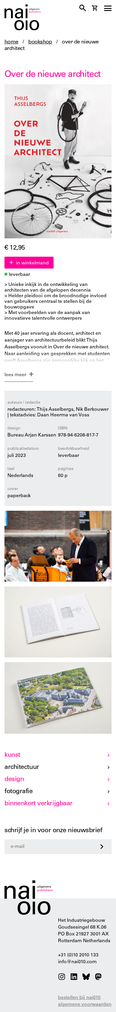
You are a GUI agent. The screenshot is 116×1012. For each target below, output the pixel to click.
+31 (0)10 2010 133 (78, 955)
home (11, 42)
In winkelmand (32, 263)
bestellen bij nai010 (79, 997)
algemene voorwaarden (85, 1004)
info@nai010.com (77, 962)
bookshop (40, 42)
